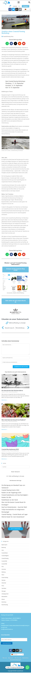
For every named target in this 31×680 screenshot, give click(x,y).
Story (12, 36)
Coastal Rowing (6, 36)
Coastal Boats (5, 553)
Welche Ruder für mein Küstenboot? (13, 517)
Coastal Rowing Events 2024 (10, 490)
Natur (3, 574)
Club (3, 550)
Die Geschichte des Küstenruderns (12, 390)
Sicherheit (4, 583)
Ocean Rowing (5, 577)
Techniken (4, 588)
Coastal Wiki (4, 561)
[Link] (20, 9)
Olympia (3, 580)
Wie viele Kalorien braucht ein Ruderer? (14, 420)
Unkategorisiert (5, 593)
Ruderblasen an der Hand (10, 500)
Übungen (4, 591)
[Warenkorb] (9, 6)
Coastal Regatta (5, 555)
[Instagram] (16, 9)
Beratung (4, 547)
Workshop (4, 602)
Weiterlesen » (4, 400)
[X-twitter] (13, 650)
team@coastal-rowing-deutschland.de (11, 625)
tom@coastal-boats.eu (7, 629)
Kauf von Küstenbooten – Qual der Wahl (14, 507)
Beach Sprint (4, 544)
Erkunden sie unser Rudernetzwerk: (15, 319)
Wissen (3, 599)
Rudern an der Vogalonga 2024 (11, 492)
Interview (4, 569)
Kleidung (3, 572)
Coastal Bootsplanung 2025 (10, 449)
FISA (3, 566)
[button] (18, 2)
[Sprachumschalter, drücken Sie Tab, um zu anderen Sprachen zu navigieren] (27, 9)
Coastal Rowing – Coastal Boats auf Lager (15, 514)
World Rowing (5, 604)
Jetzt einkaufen (15, 528)
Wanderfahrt (4, 596)
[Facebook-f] (10, 9)
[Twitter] (13, 9)
